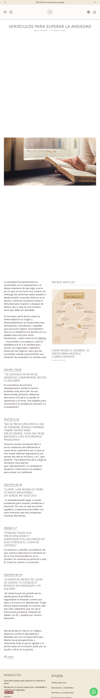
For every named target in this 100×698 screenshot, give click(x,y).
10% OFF (8, 692)
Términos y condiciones (62, 692)
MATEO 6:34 (11, 419)
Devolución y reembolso (62, 687)
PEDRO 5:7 (10, 528)
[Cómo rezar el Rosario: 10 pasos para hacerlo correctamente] (74, 316)
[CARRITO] (95, 12)
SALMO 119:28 (12, 369)
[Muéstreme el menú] (5, 12)
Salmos (42, 338)
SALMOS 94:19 (13, 574)
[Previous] (5, 2)
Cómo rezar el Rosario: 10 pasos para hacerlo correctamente (70, 353)
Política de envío (58, 682)
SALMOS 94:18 (13, 484)
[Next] (95, 2)
